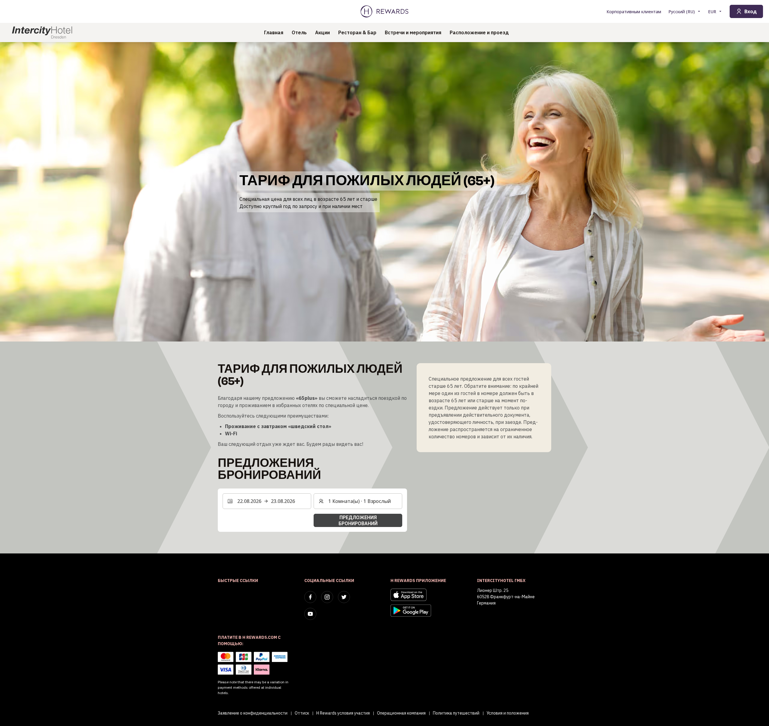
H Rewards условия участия (343, 713)
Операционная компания (401, 713)
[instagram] (327, 597)
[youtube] (310, 614)
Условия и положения (508, 713)
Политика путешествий (456, 713)
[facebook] (310, 597)
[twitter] (344, 597)
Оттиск (302, 713)
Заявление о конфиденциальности (252, 713)
